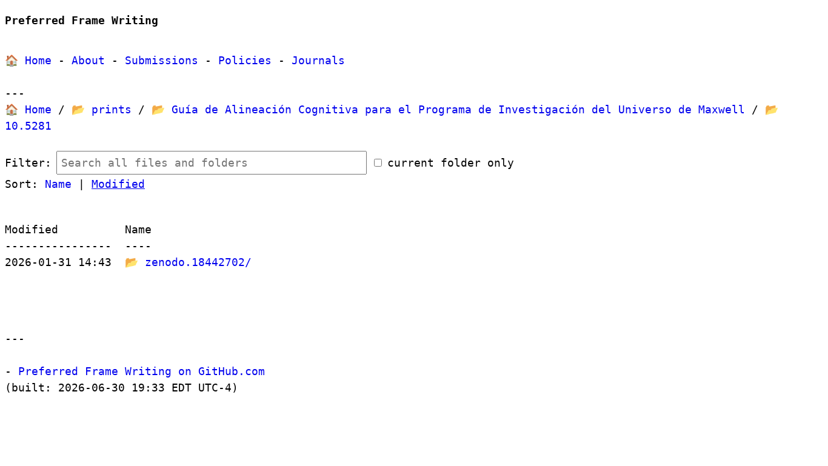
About (88, 60)
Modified (118, 184)
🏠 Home (28, 60)
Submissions (161, 60)
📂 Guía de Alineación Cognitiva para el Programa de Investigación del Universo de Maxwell (448, 109)
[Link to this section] (167, 21)
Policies (245, 60)
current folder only (450, 162)
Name (58, 184)
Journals (318, 60)
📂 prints (102, 109)
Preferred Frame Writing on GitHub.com (141, 371)
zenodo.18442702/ (198, 262)
